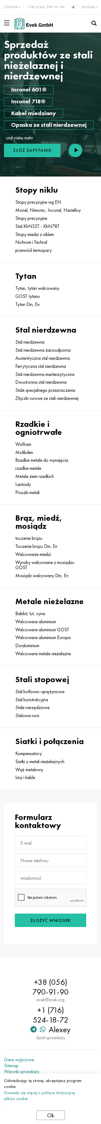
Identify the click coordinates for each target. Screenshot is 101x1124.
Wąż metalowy (29, 769)
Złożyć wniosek (50, 920)
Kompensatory (28, 753)
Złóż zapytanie (32, 150)
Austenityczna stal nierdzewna (42, 358)
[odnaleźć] (94, 23)
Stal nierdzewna (29, 342)
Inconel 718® (28, 101)
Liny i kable (25, 777)
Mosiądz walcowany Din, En (41, 575)
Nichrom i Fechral (31, 242)
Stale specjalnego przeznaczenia (45, 390)
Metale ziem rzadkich (34, 476)
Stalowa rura (27, 715)
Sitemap (11, 1066)
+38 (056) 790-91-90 (46, 7)
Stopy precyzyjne (31, 218)
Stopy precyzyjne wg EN (38, 202)
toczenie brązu (28, 538)
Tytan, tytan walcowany (37, 288)
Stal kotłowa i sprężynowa (39, 691)
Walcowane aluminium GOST (42, 629)
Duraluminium (27, 645)
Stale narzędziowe (32, 707)
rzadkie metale (28, 468)
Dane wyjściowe (19, 1060)
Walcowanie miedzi (33, 554)
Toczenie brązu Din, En (36, 546)
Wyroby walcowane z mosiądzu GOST (44, 565)
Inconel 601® (29, 89)
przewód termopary (33, 250)
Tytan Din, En (27, 304)
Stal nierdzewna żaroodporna (43, 350)
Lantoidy (23, 484)
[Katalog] (7, 22)
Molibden (24, 452)
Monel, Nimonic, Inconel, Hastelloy (48, 210)
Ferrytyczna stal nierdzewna (40, 366)
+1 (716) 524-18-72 (50, 1015)
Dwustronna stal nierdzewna (41, 382)
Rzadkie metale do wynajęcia (41, 460)
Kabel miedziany (33, 113)
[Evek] (33, 23)
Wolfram (23, 444)
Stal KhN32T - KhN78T (37, 226)
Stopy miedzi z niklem (34, 234)
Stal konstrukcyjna (31, 699)
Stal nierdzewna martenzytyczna (44, 374)
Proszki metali (27, 492)
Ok (50, 1115)
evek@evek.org (50, 1000)
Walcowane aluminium (35, 621)
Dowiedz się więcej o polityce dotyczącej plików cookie (39, 1095)
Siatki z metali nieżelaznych (39, 761)
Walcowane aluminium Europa (43, 637)
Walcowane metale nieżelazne (43, 653)
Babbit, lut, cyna (30, 613)
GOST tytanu (27, 296)
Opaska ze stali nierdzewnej (48, 125)
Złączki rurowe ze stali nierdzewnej (46, 398)
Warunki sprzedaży (21, 1071)
